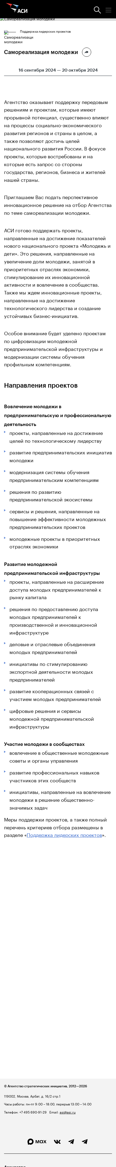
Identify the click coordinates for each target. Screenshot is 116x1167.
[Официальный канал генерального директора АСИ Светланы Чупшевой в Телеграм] (85, 1142)
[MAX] (37, 1141)
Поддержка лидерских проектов (45, 31)
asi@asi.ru (68, 1111)
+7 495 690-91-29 (33, 1111)
